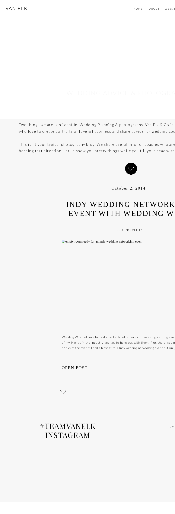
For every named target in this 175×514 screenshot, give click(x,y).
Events (136, 229)
